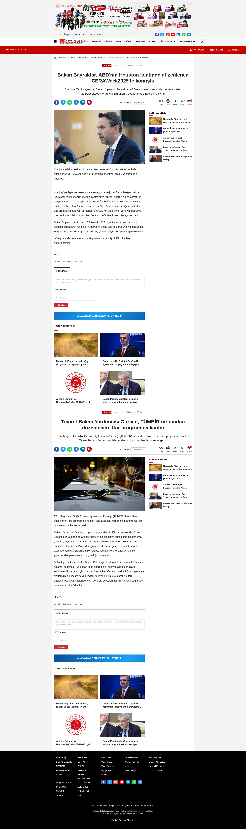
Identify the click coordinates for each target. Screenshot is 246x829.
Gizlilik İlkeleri (95, 34)
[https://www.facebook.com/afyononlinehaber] (157, 34)
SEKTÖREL (83, 787)
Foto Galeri (218, 49)
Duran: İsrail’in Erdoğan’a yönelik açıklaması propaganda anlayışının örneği (121, 363)
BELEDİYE (82, 758)
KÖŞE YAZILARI (63, 783)
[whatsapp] (69, 102)
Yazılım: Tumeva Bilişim (122, 820)
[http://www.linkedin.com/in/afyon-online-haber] (178, 34)
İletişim (67, 34)
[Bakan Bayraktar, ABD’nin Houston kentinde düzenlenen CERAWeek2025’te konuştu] (99, 137)
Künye (58, 34)
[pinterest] (89, 102)
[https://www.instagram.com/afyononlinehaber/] (168, 34)
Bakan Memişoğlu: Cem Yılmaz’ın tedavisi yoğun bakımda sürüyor (121, 400)
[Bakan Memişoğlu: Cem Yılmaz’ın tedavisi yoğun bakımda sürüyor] (122, 383)
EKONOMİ (96, 41)
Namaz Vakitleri (156, 770)
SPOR (118, 41)
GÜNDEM (108, 41)
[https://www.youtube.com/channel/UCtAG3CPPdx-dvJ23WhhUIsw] (173, 34)
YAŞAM (59, 795)
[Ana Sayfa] (55, 58)
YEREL (81, 795)
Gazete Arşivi (131, 770)
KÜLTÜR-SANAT (85, 783)
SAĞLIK (127, 41)
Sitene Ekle (102, 805)
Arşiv (127, 766)
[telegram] (76, 102)
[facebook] (56, 102)
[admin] (189, 34)
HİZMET (60, 775)
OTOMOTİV (61, 787)
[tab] (62, 271)
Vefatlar (104, 775)
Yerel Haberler (131, 758)
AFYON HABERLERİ (187, 41)
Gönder (61, 305)
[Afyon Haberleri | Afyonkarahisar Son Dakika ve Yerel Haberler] (73, 41)
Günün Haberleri (132, 762)
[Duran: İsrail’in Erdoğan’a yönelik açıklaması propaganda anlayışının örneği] (122, 345)
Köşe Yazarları (107, 766)
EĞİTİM (81, 762)
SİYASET (153, 41)
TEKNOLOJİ (140, 41)
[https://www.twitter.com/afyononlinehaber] (162, 34)
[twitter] (63, 102)
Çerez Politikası (80, 34)
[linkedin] (82, 102)
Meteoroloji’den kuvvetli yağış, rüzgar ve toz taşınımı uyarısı (72, 363)
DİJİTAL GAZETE (167, 41)
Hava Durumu (155, 758)
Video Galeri (199, 49)
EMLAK (81, 766)
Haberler (62, 58)
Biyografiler (106, 770)
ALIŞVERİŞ (61, 758)
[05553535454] (184, 34)
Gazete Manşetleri (157, 762)
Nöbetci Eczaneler (157, 766)
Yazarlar (235, 49)
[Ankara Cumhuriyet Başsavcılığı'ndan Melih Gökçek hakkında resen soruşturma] (76, 383)
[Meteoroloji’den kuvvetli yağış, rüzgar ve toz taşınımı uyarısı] (76, 345)
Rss (93, 805)
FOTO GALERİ (63, 770)
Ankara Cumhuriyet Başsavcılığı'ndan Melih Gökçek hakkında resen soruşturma (73, 401)
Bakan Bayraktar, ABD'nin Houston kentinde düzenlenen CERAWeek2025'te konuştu (113, 58)
